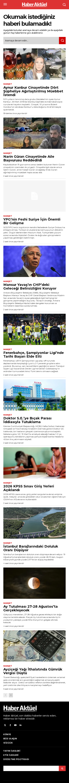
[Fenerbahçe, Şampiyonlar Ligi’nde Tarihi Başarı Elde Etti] (34, 329)
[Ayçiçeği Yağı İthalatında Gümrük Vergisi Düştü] (34, 646)
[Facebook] (10, 725)
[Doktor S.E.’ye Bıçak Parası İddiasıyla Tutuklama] (34, 394)
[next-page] (11, 695)
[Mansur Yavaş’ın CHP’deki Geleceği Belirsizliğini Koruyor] (34, 261)
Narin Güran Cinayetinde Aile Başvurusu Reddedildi (28, 158)
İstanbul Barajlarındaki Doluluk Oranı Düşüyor (30, 548)
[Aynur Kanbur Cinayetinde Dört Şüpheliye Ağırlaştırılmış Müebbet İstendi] (34, 64)
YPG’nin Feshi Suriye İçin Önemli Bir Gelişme (31, 221)
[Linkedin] (20, 725)
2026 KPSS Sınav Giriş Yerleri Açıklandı (28, 488)
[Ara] (62, 40)
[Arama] (62, 768)
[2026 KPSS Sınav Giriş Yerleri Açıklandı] (34, 462)
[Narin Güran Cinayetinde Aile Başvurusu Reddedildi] (34, 133)
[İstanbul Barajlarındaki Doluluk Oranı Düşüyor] (34, 523)
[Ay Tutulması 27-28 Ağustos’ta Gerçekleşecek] (34, 583)
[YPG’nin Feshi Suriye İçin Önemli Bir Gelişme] (34, 196)
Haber (6, 715)
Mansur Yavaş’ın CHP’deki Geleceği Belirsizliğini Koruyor (29, 286)
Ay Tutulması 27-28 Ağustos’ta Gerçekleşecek (30, 608)
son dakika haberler (30, 715)
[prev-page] (5, 695)
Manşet (7, 84)
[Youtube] (15, 725)
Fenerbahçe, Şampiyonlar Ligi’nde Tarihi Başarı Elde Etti (33, 354)
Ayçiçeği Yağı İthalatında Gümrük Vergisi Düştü (32, 671)
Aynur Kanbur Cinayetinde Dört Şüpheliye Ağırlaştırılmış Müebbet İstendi (33, 91)
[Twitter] (5, 725)
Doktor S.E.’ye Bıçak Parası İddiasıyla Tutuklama (27, 420)
